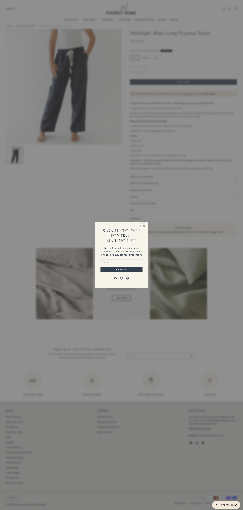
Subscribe (121, 270)
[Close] (144, 226)
